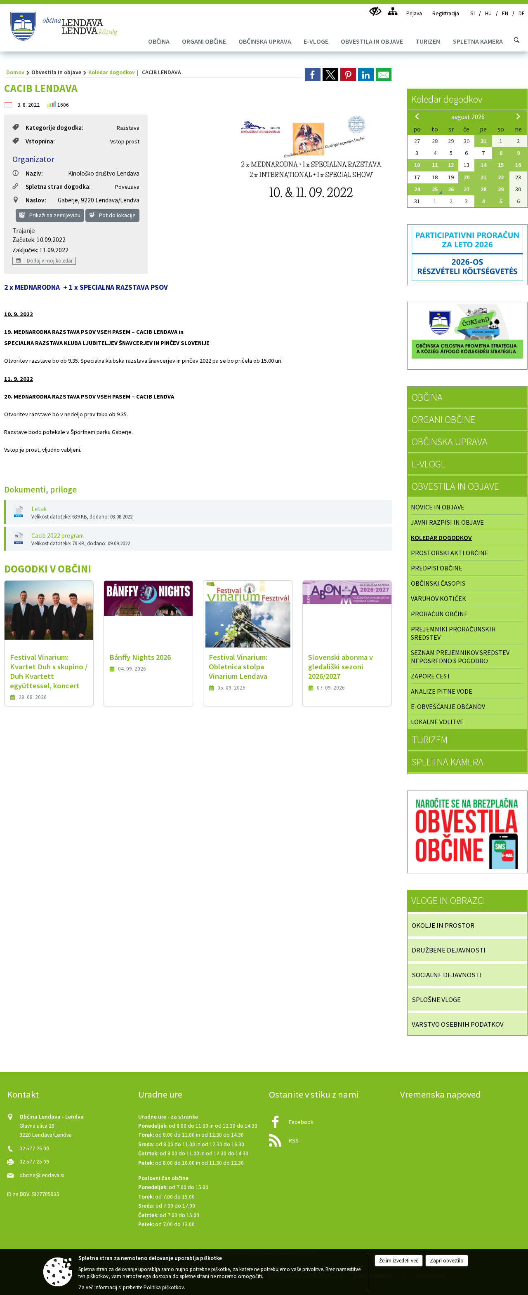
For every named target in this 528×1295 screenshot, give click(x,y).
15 (501, 165)
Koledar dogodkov (111, 72)
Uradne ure (160, 1094)
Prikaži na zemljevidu (54, 215)
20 (466, 177)
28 (483, 189)
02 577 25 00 (34, 1148)
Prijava (414, 13)
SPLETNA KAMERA (447, 761)
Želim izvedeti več (398, 1260)
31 (483, 141)
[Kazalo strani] (392, 11)
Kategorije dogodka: (54, 127)
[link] (312, 74)
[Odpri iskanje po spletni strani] (517, 40)
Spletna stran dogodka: (58, 186)
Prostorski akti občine (449, 553)
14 (483, 165)
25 (435, 189)
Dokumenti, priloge (40, 489)
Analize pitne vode (441, 691)
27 (466, 189)
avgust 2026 (468, 117)
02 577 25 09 (34, 1161)
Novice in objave (437, 507)
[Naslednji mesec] (518, 116)
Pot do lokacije (117, 215)
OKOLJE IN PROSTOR (443, 925)
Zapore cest (431, 676)
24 (417, 189)
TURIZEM (430, 739)
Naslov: (36, 200)
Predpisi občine (436, 568)
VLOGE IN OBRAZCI (448, 900)
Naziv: (34, 173)
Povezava (127, 186)
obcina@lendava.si (41, 1175)
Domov (15, 72)
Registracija (445, 13)
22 (501, 177)
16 (518, 165)
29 (501, 189)
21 (483, 177)
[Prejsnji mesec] (417, 116)
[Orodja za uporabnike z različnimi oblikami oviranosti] (375, 11)
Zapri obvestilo (447, 1260)
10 (417, 165)
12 (451, 165)
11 (435, 165)
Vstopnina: (40, 141)
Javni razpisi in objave (447, 522)
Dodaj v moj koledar (49, 260)
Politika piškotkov (164, 1287)
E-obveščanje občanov (448, 706)
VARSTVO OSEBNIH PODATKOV (458, 1024)
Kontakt (23, 1094)
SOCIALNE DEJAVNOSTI (447, 974)
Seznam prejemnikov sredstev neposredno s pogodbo (460, 656)
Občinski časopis (438, 583)
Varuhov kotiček (438, 598)
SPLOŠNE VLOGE (436, 999)
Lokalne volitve (437, 722)
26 (451, 189)
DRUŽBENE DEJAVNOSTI (449, 950)
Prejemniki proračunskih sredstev (453, 633)
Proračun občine (439, 614)
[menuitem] (159, 41)
